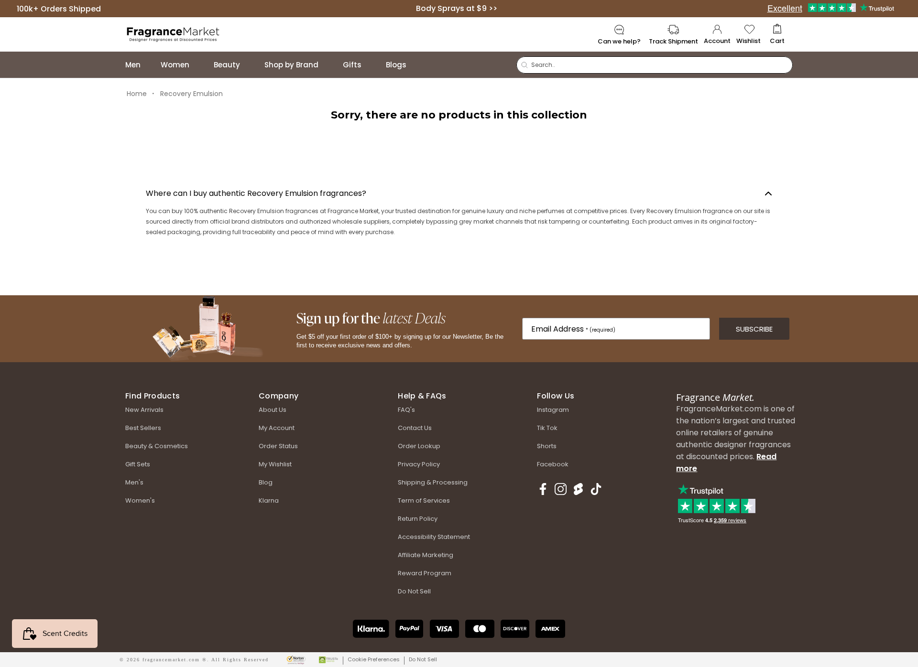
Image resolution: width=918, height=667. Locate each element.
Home (137, 93)
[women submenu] (199, 64)
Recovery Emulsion (191, 93)
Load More (459, 153)
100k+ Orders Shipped (59, 8)
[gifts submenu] (371, 64)
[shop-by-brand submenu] (328, 64)
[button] (777, 34)
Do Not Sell (423, 659)
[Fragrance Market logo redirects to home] (173, 33)
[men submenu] (150, 64)
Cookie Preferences (374, 659)
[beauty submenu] (249, 64)
